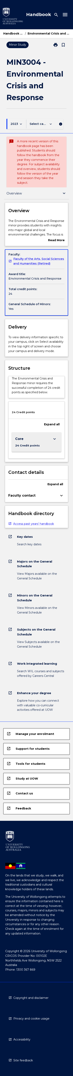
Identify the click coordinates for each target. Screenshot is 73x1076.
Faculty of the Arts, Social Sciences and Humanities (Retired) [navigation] (38, 261)
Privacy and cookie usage (31, 1018)
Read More (56, 240)
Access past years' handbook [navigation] (33, 524)
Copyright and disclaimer (30, 998)
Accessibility (21, 1039)
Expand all (52, 424)
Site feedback (23, 1060)
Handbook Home (13, 33)
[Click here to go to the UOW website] (13, 17)
